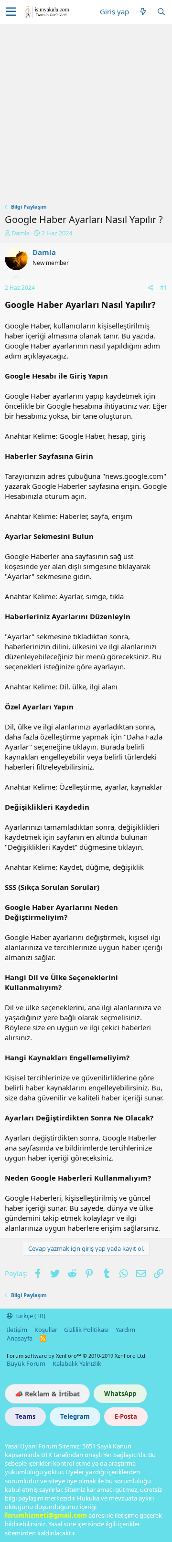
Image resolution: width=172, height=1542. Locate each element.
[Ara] (161, 12)
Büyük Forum (26, 1363)
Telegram (75, 1416)
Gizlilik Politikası (86, 1329)
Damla (20, 233)
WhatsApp (120, 1393)
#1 (163, 288)
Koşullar (45, 1329)
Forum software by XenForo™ (77, 1355)
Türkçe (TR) (29, 1315)
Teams (25, 1416)
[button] (11, 12)
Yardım (125, 1329)
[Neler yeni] (143, 12)
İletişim (17, 1329)
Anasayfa (19, 1338)
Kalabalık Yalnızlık (77, 1363)
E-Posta (126, 1416)
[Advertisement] (86, 115)
